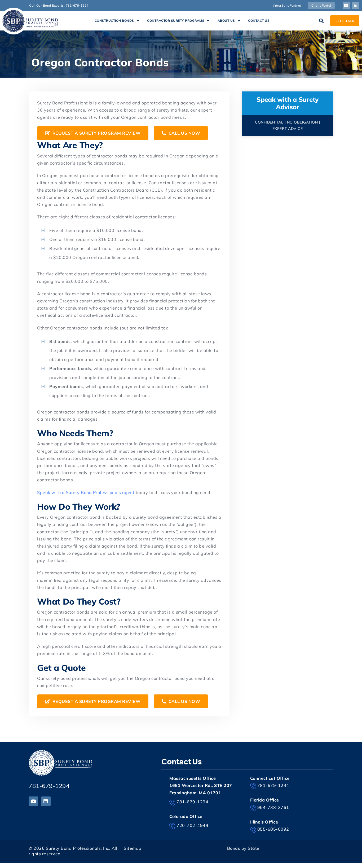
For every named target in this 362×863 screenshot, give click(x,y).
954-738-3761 (273, 807)
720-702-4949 (192, 825)
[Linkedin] (46, 801)
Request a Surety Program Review (95, 133)
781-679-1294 (49, 786)
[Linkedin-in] (355, 5)
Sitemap (133, 848)
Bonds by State (243, 848)
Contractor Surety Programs (175, 21)
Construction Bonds (114, 21)
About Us (226, 21)
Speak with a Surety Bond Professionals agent (85, 492)
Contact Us (259, 21)
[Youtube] (346, 5)
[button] (117, 20)
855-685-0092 (273, 829)
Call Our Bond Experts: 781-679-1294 (59, 5)
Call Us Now (183, 133)
